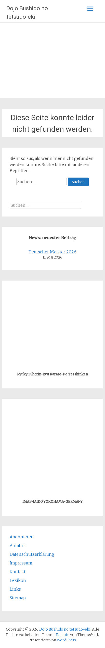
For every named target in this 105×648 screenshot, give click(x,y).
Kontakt (17, 571)
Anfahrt (17, 545)
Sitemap (18, 597)
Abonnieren (22, 536)
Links (15, 589)
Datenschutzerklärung (32, 554)
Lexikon (18, 580)
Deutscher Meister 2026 (52, 251)
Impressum (21, 562)
